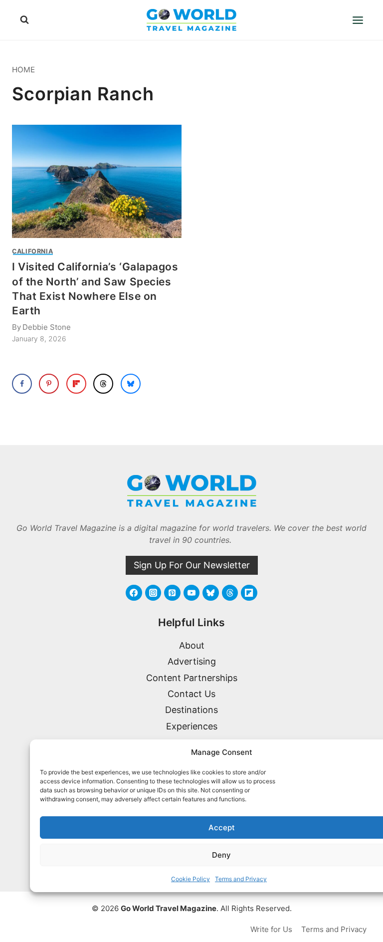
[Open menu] (357, 20)
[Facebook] (134, 593)
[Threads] (230, 593)
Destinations (191, 710)
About (191, 645)
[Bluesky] (210, 593)
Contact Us (191, 694)
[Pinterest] (172, 593)
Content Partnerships (191, 678)
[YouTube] (191, 593)
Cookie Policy (190, 879)
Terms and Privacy (241, 879)
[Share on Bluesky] (131, 384)
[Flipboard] (249, 593)
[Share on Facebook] (22, 384)
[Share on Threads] (103, 384)
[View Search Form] (24, 19)
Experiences (191, 726)
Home (23, 69)
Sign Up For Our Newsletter (192, 565)
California (32, 251)
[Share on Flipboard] (76, 384)
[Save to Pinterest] (49, 384)
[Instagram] (153, 593)
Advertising (192, 661)
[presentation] (97, 181)
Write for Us (271, 929)
